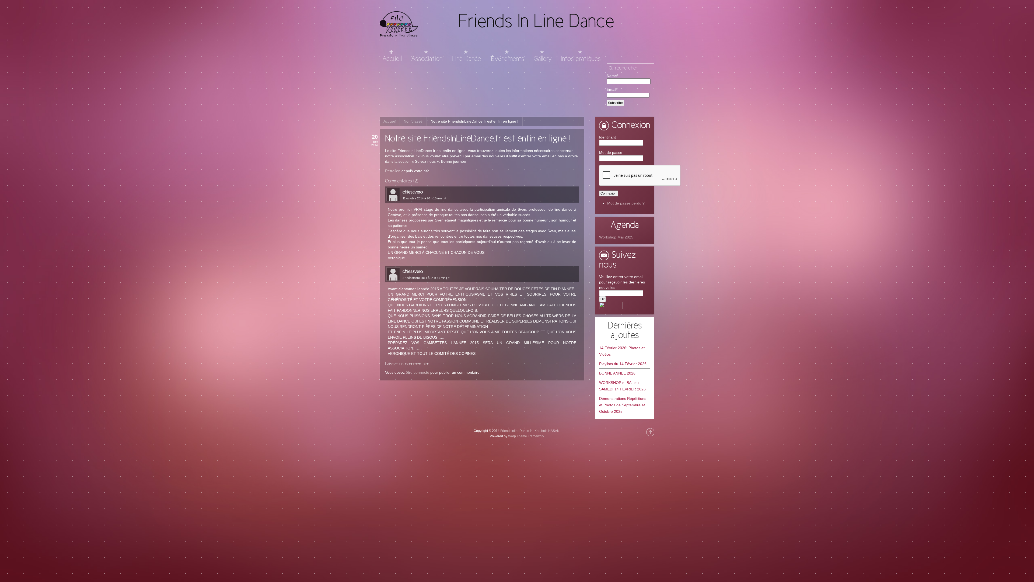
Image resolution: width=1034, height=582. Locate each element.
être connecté (417, 372)
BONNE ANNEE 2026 (617, 373)
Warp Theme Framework (526, 436)
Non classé (413, 121)
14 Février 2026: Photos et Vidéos (622, 351)
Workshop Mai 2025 (616, 237)
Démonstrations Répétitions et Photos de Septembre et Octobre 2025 (622, 405)
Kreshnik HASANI (547, 431)
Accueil (389, 121)
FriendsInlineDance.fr (516, 431)
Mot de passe (610, 152)
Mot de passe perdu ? (626, 203)
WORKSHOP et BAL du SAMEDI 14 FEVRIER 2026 (622, 385)
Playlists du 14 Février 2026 (623, 364)
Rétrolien (392, 171)
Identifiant (607, 137)
